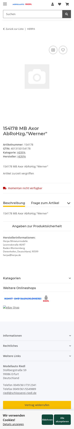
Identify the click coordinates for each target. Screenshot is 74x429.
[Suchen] (66, 14)
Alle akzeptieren (62, 419)
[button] (52, 4)
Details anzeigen (13, 424)
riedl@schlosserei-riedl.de (19, 393)
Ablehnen (47, 419)
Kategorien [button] (12, 278)
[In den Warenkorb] (6, 41)
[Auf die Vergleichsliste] (53, 50)
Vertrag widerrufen (37, 405)
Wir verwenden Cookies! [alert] (14, 417)
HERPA (21, 152)
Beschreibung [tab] (14, 203)
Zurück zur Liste (15, 29)
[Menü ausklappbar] (5, 2)
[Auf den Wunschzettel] (63, 50)
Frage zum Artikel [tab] (45, 203)
